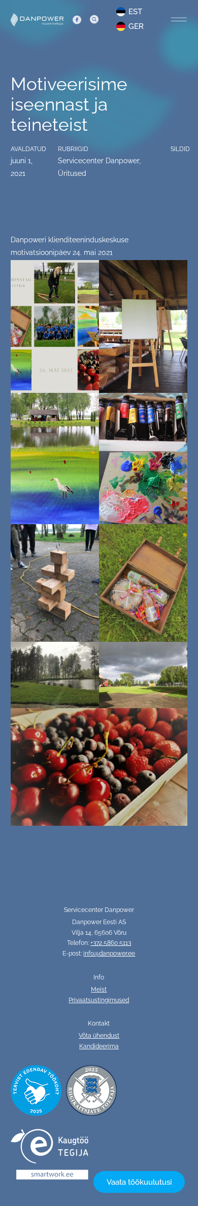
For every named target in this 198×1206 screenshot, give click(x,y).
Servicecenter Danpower (98, 161)
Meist (99, 989)
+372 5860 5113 (110, 942)
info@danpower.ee (109, 953)
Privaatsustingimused (99, 1000)
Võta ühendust (99, 1035)
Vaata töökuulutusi (139, 1182)
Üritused (72, 173)
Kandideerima (99, 1046)
